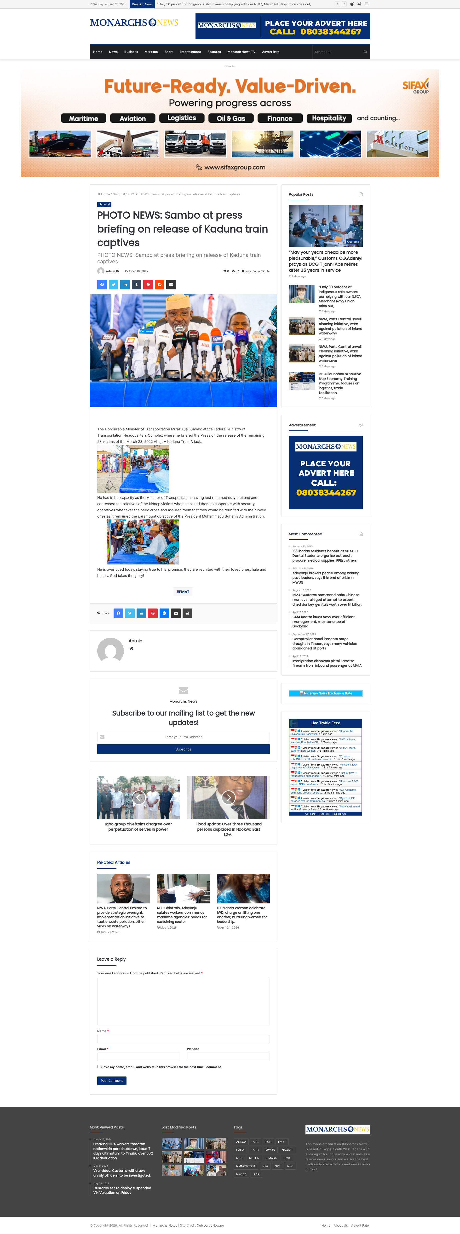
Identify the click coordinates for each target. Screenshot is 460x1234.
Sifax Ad (230, 66)
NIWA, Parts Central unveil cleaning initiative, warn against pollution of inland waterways (223, 4)
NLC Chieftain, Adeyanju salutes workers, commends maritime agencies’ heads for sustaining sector (182, 915)
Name (103, 1031)
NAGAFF (287, 1150)
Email (102, 1049)
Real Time (324, 813)
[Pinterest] (148, 284)
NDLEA (254, 1158)
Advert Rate (271, 52)
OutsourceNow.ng (210, 1225)
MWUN (270, 1150)
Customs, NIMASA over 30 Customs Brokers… (321, 758)
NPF (278, 1166)
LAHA (240, 1150)
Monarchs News (165, 1225)
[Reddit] (159, 284)
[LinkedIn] (125, 284)
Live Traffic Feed (325, 723)
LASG (255, 1150)
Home (97, 52)
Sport (169, 52)
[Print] (187, 613)
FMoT (184, 591)
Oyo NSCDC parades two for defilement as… (323, 799)
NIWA (287, 1158)
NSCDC (241, 1174)
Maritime (151, 52)
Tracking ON (339, 813)
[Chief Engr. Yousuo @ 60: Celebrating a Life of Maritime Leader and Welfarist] (216, 1170)
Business (131, 52)
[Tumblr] (136, 284)
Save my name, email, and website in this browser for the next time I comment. (161, 1067)
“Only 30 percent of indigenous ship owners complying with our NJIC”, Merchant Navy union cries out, (340, 296)
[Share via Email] (171, 284)
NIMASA (271, 1158)
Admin (110, 271)
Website (193, 1049)
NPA (265, 1166)
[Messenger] (164, 613)
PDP (256, 1174)
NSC (290, 1166)
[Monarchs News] (134, 23)
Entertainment (190, 52)
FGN (268, 1142)
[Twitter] (113, 284)
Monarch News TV (241, 52)
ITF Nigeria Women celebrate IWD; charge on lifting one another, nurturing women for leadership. (242, 915)
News (113, 52)
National (119, 194)
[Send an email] (117, 271)
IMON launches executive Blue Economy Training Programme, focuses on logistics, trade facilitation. (340, 383)
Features (214, 52)
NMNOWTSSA (246, 1166)
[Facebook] (102, 284)
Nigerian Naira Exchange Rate (327, 693)
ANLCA (241, 1142)
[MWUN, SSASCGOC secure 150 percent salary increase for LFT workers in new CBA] (194, 1170)
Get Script (310, 813)
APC (256, 1142)
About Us (341, 1225)
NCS (239, 1158)
